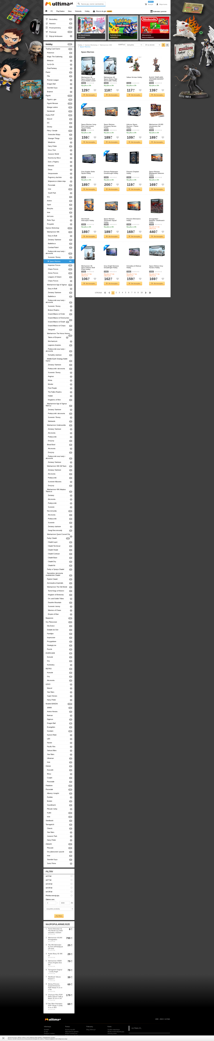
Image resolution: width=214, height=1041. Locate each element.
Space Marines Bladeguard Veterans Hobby (156, 173)
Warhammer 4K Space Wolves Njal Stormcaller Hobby (110, 79)
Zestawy (58, 495)
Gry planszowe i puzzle (58, 852)
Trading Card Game (58, 49)
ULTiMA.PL (137, 1028)
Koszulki (58, 770)
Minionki (58, 166)
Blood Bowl (58, 445)
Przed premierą (58, 28)
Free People (58, 388)
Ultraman (58, 758)
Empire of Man (58, 614)
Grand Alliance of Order (58, 314)
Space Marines (60, 261)
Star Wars (58, 692)
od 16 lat (49, 888)
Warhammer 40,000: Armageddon (55, 938)
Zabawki (58, 844)
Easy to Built (58, 236)
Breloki (58, 801)
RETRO (58, 669)
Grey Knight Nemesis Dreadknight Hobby (111, 266)
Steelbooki (58, 821)
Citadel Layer (58, 542)
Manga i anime (58, 107)
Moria (58, 380)
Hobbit (58, 396)
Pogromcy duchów (58, 177)
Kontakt (46, 1029)
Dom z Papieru (58, 162)
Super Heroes (58, 696)
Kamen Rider (58, 735)
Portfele (58, 797)
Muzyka (58, 209)
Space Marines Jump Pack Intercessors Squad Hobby (88, 126)
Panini (58, 72)
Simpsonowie (58, 173)
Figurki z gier (58, 99)
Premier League (58, 80)
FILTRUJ (59, 916)
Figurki (58, 96)
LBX (58, 739)
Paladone (58, 786)
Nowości (58, 23)
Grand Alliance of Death (57, 322)
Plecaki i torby (58, 809)
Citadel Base (58, 558)
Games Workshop (58, 228)
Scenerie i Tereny (58, 257)
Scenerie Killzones (58, 482)
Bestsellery (58, 19)
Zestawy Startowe (58, 240)
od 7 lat (48, 880)
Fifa (58, 76)
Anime (58, 201)
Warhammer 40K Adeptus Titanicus (58, 490)
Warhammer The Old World (58, 587)
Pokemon (58, 53)
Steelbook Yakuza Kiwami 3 (54, 978)
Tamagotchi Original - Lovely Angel (55, 970)
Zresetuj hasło (112, 1033)
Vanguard (58, 330)
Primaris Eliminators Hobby (134, 219)
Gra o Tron (58, 150)
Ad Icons (58, 216)
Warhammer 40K (58, 232)
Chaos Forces (58, 269)
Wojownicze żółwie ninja (58, 181)
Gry (58, 197)
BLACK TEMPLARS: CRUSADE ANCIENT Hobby (156, 79)
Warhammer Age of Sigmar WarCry (58, 405)
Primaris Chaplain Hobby (133, 172)
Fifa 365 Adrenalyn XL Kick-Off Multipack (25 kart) (55, 946)
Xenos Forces (58, 273)
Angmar (58, 376)
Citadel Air (58, 565)
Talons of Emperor (57, 337)
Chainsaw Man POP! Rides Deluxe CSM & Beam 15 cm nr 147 (55, 996)
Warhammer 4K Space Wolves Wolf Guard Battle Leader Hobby (88, 79)
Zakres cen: (50, 899)
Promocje (58, 32)
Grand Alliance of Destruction (58, 318)
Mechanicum (58, 341)
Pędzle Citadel (58, 579)
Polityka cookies (49, 1033)
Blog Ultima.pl (90, 1029)
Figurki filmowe (58, 103)
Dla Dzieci (58, 626)
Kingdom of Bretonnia (58, 595)
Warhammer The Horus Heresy (58, 333)
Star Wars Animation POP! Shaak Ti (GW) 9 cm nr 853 (55, 1005)
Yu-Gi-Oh (58, 64)
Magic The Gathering (58, 57)
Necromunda (58, 511)
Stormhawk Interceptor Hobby (87, 219)
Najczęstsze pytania (71, 1031)
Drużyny (58, 441)
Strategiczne (58, 645)
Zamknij (3, 1038)
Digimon (58, 719)
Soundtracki (58, 805)
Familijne (58, 634)
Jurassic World (58, 154)
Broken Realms (58, 310)
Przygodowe (58, 641)
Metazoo (58, 61)
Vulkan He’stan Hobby (134, 77)
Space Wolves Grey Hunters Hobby (156, 266)
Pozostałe (58, 185)
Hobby (58, 44)
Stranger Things (58, 138)
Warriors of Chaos (58, 610)
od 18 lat (49, 892)
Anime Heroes (58, 712)
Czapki (58, 778)
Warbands (58, 421)
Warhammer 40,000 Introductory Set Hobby (156, 126)
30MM (58, 708)
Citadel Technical (58, 546)
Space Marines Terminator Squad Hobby (110, 220)
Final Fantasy (58, 68)
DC (58, 123)
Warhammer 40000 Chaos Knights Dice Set (55, 962)
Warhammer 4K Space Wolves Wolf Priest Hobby (88, 267)
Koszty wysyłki (70, 1029)
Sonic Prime (58, 863)
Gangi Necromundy (58, 530)
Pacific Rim (58, 747)
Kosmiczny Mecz (58, 158)
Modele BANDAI (58, 704)
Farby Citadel (57, 538)
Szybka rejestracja (114, 1029)
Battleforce (58, 244)
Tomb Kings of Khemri (58, 591)
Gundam (58, 731)
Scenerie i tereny (58, 606)
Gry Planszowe (58, 622)
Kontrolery (58, 665)
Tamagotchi (58, 824)
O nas (46, 1031)
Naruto (58, 743)
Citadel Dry (58, 562)
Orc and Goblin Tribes (58, 599)
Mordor (58, 384)
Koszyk (149, 4)
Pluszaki (58, 848)
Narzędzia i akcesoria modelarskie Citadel (58, 574)
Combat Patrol (58, 247)
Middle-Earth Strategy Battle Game (58, 360)
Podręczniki (58, 437)
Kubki (58, 813)
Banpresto (58, 618)
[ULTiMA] (59, 4)
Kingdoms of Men (58, 400)
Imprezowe (58, 638)
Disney (58, 127)
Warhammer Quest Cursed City (58, 534)
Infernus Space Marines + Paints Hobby (132, 126)
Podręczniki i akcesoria (58, 369)
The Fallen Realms (58, 392)
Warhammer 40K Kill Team (58, 466)
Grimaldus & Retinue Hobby (134, 266)
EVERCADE (58, 653)
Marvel (58, 119)
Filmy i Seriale (58, 131)
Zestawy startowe (58, 527)
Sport (58, 205)
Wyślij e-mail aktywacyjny (116, 1031)
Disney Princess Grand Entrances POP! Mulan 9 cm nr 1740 (55, 986)
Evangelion (58, 727)
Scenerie (58, 507)
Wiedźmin (58, 142)
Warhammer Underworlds (58, 425)
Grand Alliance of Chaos (58, 326)
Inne (58, 189)
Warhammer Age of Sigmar (58, 285)
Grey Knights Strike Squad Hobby (88, 172)
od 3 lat (48, 876)
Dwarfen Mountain (58, 603)
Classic (58, 828)
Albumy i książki (58, 793)
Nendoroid (58, 111)
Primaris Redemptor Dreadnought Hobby (111, 172)
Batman (58, 715)
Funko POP (58, 115)
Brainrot (58, 92)
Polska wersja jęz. (53, 895)
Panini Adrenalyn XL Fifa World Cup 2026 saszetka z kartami (55, 930)
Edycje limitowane (58, 36)
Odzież (58, 766)
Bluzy (58, 774)
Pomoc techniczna (71, 1033)
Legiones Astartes (58, 345)
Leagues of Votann (58, 277)
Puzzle (58, 649)
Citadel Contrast (58, 554)
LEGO (58, 684)
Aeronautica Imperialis (58, 583)
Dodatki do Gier (58, 630)
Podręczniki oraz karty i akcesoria (58, 252)
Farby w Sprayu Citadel (58, 569)
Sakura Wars (58, 750)
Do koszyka (90, 95)
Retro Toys (58, 220)
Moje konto (161, 4)
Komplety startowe (58, 355)
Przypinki (58, 224)
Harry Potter (58, 146)
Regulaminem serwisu (49, 1037)
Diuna (58, 170)
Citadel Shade (58, 550)
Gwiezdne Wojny (58, 135)
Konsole (58, 657)
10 (142, 293)
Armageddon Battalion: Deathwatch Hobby (157, 220)
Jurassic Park (58, 836)
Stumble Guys (58, 88)
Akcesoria (58, 433)
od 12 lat (49, 884)
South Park (58, 193)
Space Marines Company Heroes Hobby (110, 126)
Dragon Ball (58, 84)
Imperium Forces (58, 265)
